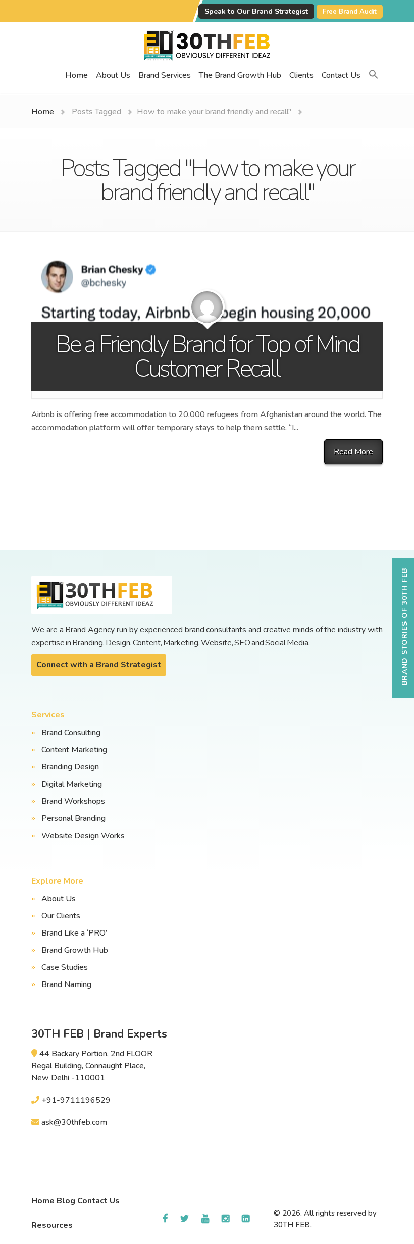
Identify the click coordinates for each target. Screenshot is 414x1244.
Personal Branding (73, 818)
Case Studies (64, 967)
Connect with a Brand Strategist (98, 664)
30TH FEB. (293, 1225)
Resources (52, 1225)
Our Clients (60, 915)
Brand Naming (66, 984)
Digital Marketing (71, 784)
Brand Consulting (70, 732)
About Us (113, 75)
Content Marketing (74, 749)
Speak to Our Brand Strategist (256, 11)
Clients (301, 75)
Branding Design (70, 766)
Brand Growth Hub (74, 950)
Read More (353, 451)
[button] (374, 75)
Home (76, 75)
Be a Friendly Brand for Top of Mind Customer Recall (207, 356)
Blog (66, 1200)
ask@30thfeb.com (74, 1122)
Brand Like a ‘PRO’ (74, 933)
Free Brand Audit (350, 11)
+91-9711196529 (76, 1100)
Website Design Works (83, 835)
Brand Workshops (73, 801)
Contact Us (341, 75)
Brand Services (164, 75)
